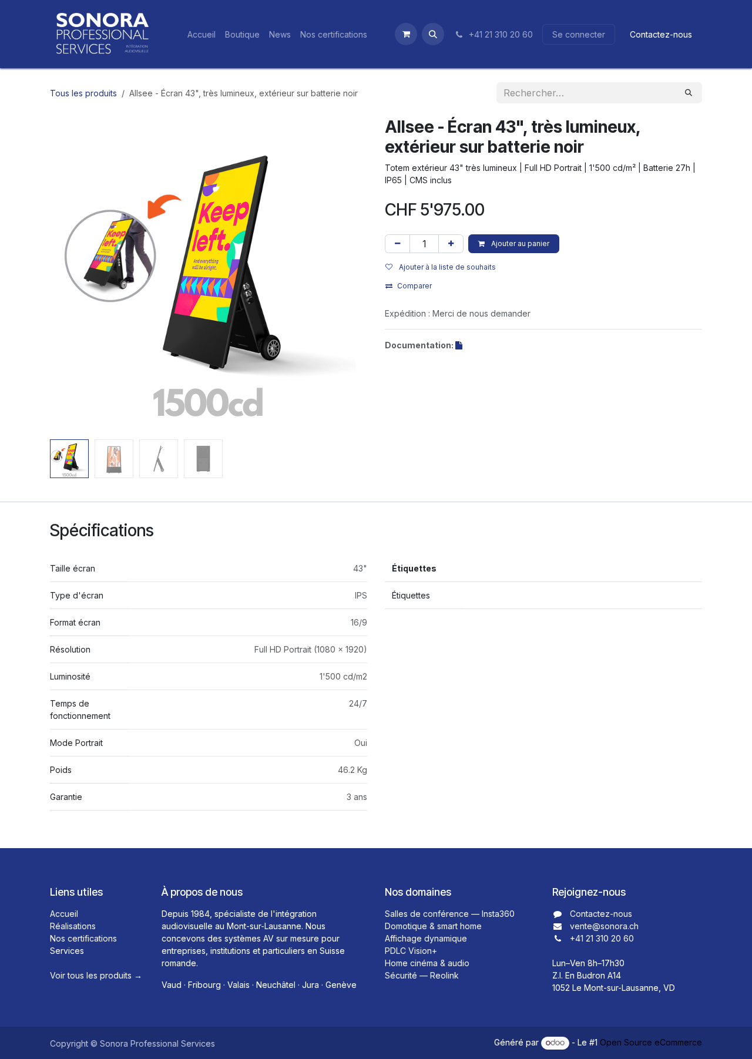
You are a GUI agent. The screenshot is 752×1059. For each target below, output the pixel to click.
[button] (433, 34)
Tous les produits (83, 93)
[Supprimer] (397, 243)
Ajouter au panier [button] (519, 243)
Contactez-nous (661, 34)
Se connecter (578, 34)
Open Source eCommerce (651, 1042)
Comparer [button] (414, 285)
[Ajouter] (451, 243)
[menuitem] (201, 34)
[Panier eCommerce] (406, 34)
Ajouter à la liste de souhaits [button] (446, 267)
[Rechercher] (688, 92)
